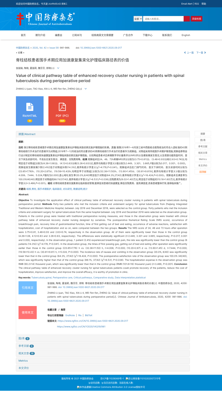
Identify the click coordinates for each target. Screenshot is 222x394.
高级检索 (196, 18)
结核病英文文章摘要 (102, 35)
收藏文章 (52, 309)
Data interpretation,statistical (130, 277)
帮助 (204, 3)
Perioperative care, (63, 277)
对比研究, (68, 188)
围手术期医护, (45, 188)
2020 (35, 47)
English (186, 35)
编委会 (58, 35)
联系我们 (167, 35)
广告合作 (128, 35)
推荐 (63, 309)
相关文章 (26, 353)
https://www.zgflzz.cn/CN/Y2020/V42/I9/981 (81, 326)
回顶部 (202, 171)
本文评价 (24, 368)
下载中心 (147, 35)
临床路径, (57, 188)
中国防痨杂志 (23, 47)
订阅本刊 (77, 35)
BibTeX (88, 315)
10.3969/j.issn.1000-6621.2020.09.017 (101, 47)
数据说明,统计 (80, 188)
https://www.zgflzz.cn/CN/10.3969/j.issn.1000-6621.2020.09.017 (93, 320)
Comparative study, (104, 277)
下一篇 (200, 52)
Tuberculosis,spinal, (42, 277)
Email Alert (186, 3)
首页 (23, 35)
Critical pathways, (83, 277)
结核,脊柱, (32, 188)
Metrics (23, 360)
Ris (79, 315)
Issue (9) (54, 47)
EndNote (70, 315)
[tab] (103, 134)
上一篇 (190, 52)
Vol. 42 (42, 47)
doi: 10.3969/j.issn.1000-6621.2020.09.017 (81, 287)
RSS (197, 3)
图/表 (23, 338)
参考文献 (25, 345)
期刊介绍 (40, 35)
